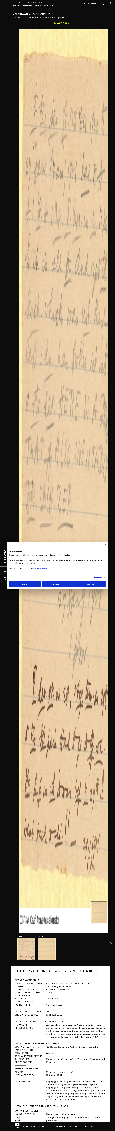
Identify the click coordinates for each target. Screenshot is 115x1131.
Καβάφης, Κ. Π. (54, 1075)
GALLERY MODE (61, 22)
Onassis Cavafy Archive (28, 2)
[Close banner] (105, 544)
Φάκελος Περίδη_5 (56, 1004)
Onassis (5, 557)
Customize (98, 577)
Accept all (90, 584)
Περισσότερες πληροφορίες (60, 1113)
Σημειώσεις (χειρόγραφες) (59, 1072)
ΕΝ (5, 579)
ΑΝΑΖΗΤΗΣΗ (89, 3)
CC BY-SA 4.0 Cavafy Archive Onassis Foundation (72, 1047)
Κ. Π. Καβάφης (54, 1014)
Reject (24, 584)
